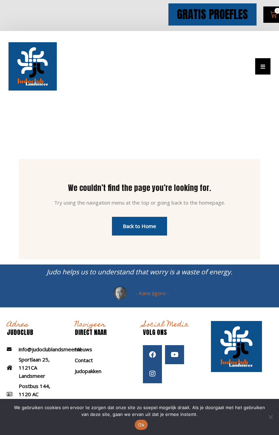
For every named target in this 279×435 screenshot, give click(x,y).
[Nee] (270, 417)
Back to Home (139, 226)
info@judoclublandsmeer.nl (50, 349)
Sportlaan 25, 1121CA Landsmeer (34, 367)
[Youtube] (174, 354)
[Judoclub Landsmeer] (33, 65)
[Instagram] (152, 373)
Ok (141, 425)
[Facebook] (152, 354)
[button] (262, 66)
